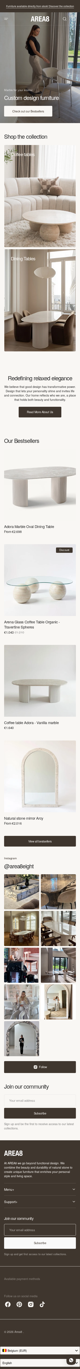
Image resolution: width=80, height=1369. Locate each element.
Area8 (18, 1332)
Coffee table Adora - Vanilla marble (31, 722)
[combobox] (40, 1350)
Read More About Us (40, 412)
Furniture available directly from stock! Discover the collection (40, 6)
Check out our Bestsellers (28, 111)
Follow (43, 1067)
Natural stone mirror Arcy (23, 818)
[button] (6, 18)
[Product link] (40, 494)
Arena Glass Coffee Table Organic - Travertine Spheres (32, 624)
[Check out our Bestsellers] (40, 67)
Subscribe (40, 1243)
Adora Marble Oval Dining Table (29, 526)
